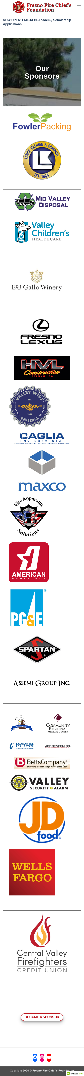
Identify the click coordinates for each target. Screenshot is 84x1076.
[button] (78, 7)
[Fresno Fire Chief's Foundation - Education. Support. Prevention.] (42, 7)
